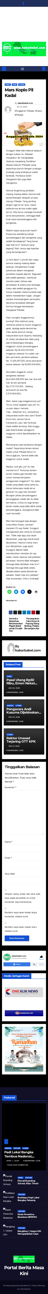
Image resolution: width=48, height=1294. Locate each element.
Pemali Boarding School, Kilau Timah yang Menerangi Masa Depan (29, 1185)
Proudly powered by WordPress (16, 1285)
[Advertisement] (24, 25)
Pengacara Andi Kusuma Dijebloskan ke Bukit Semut (22, 712)
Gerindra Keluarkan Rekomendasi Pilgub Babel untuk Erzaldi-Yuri (16, 624)
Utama (21, 84)
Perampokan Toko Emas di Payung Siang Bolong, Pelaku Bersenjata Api (31, 623)
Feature (17, 1148)
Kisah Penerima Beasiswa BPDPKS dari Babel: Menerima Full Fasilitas (29, 1218)
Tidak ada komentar (17, 1165)
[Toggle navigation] (22, 69)
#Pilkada (19, 115)
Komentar (10, 787)
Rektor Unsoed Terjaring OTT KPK (21, 739)
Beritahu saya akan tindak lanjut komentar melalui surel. (21, 914)
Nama (9, 842)
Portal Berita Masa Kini (24, 59)
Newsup (41, 1285)
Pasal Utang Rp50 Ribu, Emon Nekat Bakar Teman (20, 683)
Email (8, 857)
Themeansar (25, 1289)
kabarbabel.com (25, 103)
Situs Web (10, 873)
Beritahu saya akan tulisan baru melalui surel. (21, 929)
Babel (7, 84)
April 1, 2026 (13, 1161)
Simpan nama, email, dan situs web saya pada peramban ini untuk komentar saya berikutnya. (22, 898)
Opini (14, 84)
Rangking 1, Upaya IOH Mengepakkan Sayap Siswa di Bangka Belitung (29, 1235)
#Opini (38, 111)
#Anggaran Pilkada (24, 111)
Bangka (10, 705)
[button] (40, 68)
